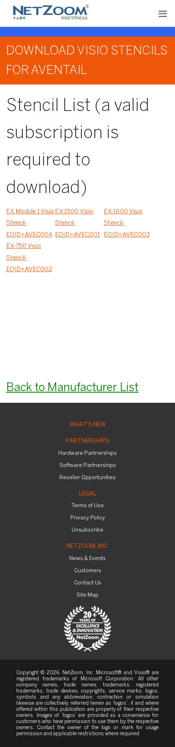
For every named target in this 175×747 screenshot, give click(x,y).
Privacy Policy (87, 518)
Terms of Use (88, 505)
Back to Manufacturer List (72, 387)
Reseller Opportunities (87, 477)
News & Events (87, 558)
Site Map (87, 595)
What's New (88, 425)
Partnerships (87, 441)
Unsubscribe (87, 530)
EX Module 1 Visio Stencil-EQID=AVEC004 (30, 223)
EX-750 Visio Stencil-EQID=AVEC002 (29, 257)
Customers (87, 570)
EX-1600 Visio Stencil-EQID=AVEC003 (127, 223)
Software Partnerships (87, 465)
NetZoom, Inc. (87, 546)
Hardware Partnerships (87, 453)
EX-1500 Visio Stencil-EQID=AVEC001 (77, 223)
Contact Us (87, 583)
